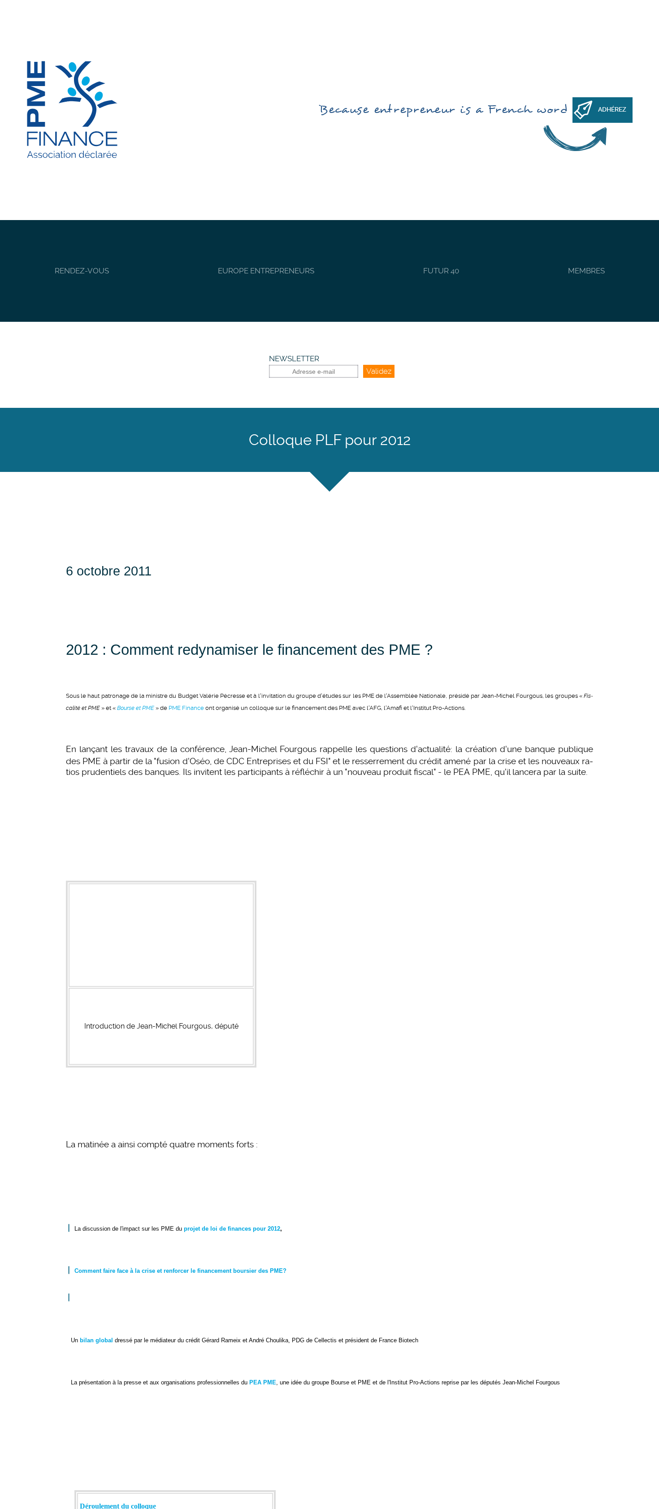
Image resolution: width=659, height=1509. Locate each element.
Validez (378, 371)
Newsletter (294, 358)
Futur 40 (441, 270)
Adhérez (612, 109)
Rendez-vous (82, 270)
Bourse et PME (135, 708)
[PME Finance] (71, 110)
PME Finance (186, 708)
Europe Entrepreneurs (266, 270)
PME (405, 649)
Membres (586, 270)
